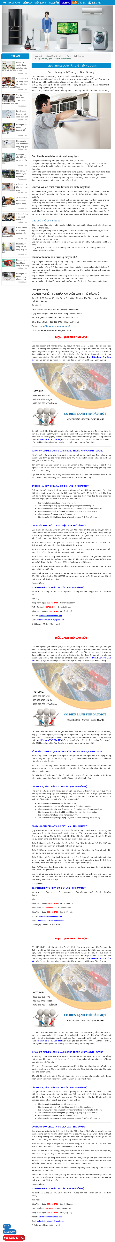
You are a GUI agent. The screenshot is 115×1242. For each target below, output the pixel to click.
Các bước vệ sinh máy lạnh (47, 220)
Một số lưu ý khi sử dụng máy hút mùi (21, 174)
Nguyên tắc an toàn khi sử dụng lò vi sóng (22, 263)
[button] (10, 28)
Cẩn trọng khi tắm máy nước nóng (22, 187)
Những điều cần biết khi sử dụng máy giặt (22, 144)
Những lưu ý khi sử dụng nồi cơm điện (21, 276)
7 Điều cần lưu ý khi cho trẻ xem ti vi (22, 217)
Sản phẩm (50, 56)
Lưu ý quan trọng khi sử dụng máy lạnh (22, 114)
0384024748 (11, 1237)
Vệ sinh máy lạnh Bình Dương (71, 56)
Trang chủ (38, 56)
